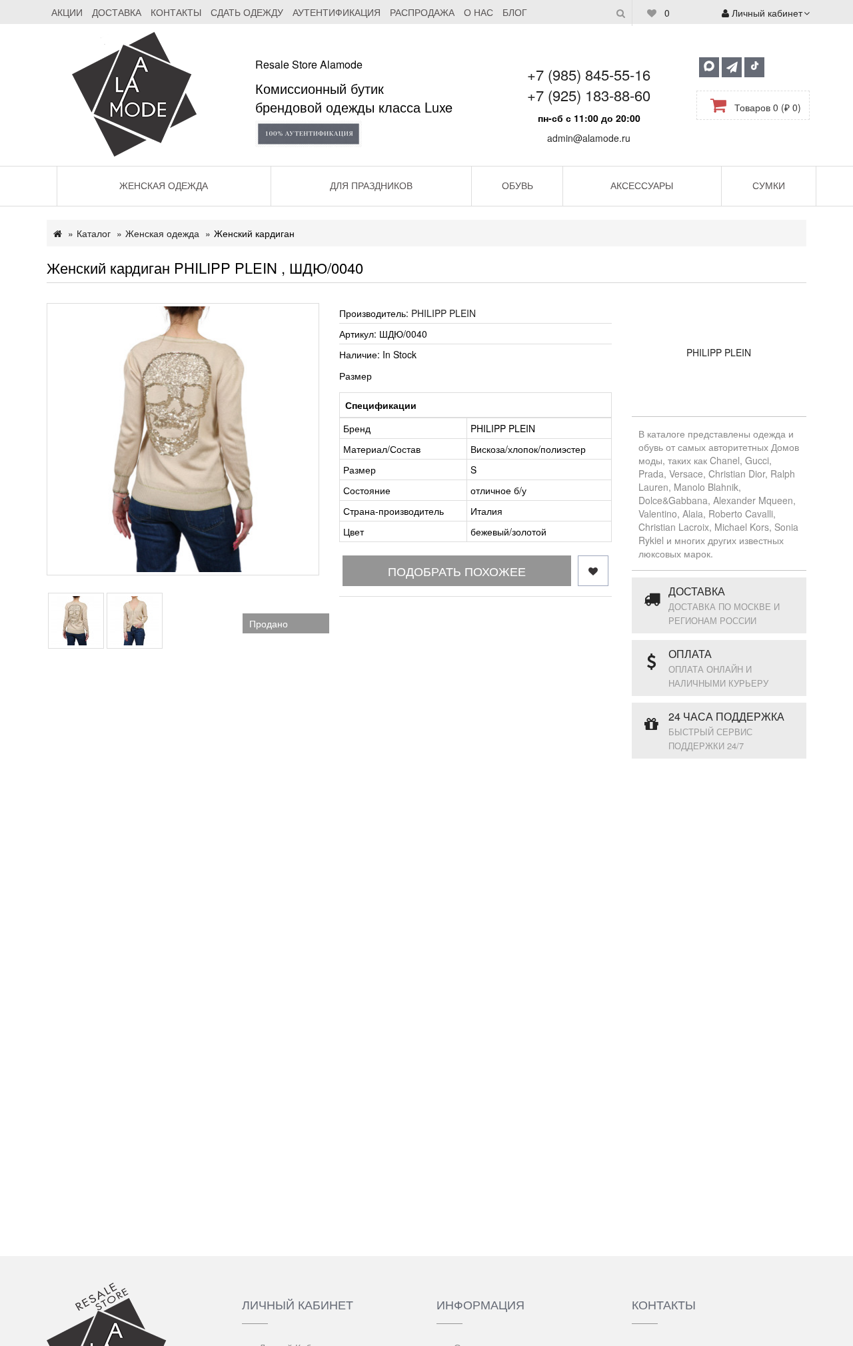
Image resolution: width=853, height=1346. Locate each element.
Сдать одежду (247, 12)
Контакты (176, 12)
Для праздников (371, 185)
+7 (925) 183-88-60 (588, 95)
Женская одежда (163, 185)
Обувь (517, 185)
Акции (67, 12)
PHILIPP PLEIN (443, 313)
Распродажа (422, 12)
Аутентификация (337, 12)
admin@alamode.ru (588, 138)
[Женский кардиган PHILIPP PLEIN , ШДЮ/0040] (183, 439)
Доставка (116, 12)
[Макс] (709, 67)
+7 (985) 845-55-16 (588, 74)
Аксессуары (641, 185)
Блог (514, 12)
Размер (355, 375)
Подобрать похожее (457, 570)
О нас (478, 12)
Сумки (768, 185)
